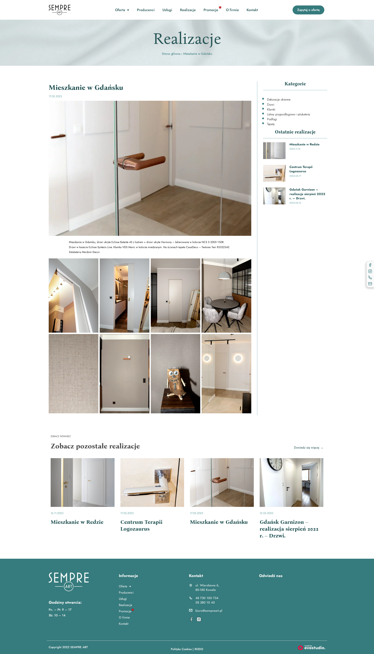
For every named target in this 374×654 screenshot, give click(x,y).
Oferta (120, 9)
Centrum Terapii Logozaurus (300, 169)
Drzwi (270, 104)
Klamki (271, 109)
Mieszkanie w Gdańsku (219, 522)
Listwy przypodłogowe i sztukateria (288, 114)
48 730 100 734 (206, 598)
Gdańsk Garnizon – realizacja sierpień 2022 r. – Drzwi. (307, 194)
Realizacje (188, 9)
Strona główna (171, 53)
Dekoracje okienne (278, 99)
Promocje (211, 9)
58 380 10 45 (205, 602)
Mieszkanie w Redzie (304, 144)
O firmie (232, 9)
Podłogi (272, 119)
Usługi (167, 9)
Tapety (271, 124)
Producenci (146, 9)
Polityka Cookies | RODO (187, 649)
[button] (308, 9)
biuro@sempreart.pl (208, 610)
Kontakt (252, 9)
